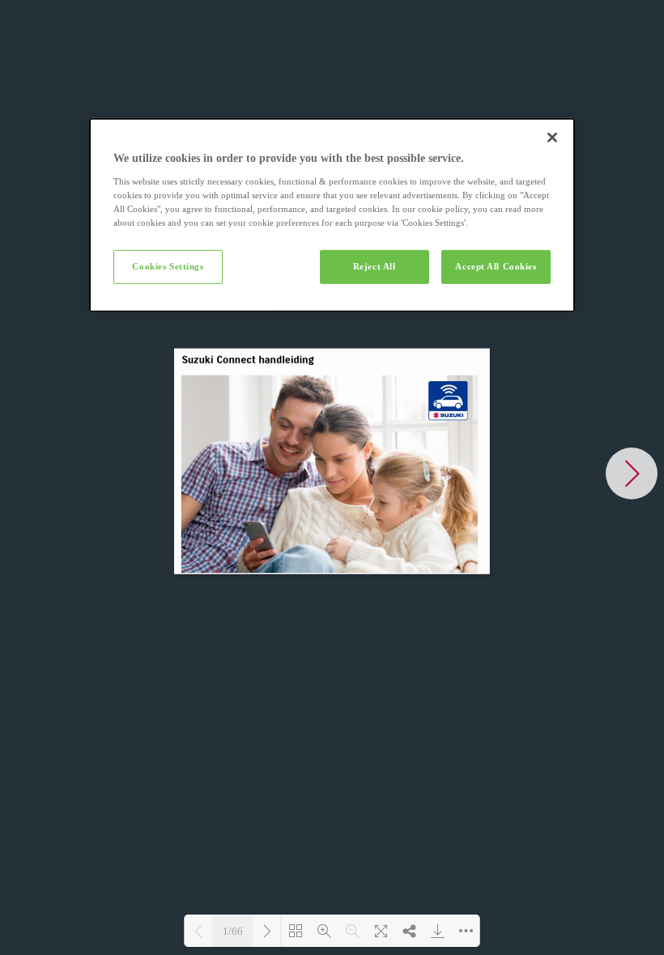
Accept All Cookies (495, 266)
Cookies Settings (167, 266)
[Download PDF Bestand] (438, 931)
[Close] (552, 137)
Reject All (374, 266)
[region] (332, 215)
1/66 (233, 931)
